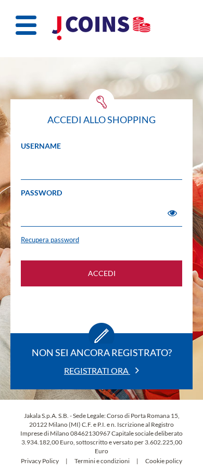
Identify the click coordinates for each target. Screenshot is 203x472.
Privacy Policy (40, 461)
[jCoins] (101, 29)
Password (41, 192)
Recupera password (50, 239)
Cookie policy (163, 461)
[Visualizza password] (172, 213)
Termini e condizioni (102, 461)
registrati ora (97, 370)
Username (41, 145)
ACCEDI (102, 273)
